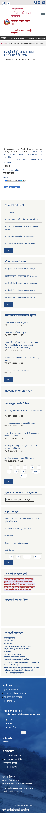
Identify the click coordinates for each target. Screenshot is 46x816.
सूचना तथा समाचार (11, 689)
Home (3, 44)
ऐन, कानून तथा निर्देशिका (13, 697)
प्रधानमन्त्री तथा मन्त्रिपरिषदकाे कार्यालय (16, 659)
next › (36, 472)
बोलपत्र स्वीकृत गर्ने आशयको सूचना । (16, 322)
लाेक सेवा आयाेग (8, 641)
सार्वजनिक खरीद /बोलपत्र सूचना (16, 693)
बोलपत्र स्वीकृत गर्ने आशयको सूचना (15, 332)
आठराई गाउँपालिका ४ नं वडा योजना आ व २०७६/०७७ (21, 290)
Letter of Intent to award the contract (19, 370)
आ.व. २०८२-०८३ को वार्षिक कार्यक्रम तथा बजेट (19, 236)
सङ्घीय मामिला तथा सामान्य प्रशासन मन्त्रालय (18, 646)
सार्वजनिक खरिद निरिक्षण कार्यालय (14, 657)
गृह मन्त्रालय (7, 651)
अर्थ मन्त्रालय (8, 643)
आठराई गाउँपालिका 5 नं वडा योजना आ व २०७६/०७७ (21, 283)
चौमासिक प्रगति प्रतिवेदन (13, 759)
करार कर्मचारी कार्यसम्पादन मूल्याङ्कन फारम (18, 529)
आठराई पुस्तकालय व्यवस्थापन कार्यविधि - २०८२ (19, 458)
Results (5, 741)
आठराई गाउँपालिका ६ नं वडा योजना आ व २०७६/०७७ (21, 276)
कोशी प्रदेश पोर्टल (9, 638)
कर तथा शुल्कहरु (10, 701)
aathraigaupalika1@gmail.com (20, 788)
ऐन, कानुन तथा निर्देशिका (11, 170)
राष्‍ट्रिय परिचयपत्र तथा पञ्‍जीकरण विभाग (16, 649)
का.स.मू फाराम (9, 536)
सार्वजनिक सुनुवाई (10, 763)
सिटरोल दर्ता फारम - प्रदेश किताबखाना (16, 543)
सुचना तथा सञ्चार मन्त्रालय (12, 654)
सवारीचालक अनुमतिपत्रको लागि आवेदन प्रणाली (18, 670)
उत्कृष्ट (10, 719)
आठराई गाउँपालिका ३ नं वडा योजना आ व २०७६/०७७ (21, 297)
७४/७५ (5, 178)
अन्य (8, 250)
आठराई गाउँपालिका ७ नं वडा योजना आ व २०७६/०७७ (21, 269)
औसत (10, 723)
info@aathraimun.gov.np (12, 791)
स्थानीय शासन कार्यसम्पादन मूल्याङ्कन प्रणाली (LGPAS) (21, 667)
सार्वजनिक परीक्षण (10, 767)
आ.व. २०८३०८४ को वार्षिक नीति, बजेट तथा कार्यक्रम (21, 219)
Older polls (7, 738)
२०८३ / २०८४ (9, 212)
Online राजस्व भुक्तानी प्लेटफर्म (14, 673)
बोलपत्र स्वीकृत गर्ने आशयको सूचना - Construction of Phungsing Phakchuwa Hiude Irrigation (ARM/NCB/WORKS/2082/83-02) (22, 345)
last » (23, 476)
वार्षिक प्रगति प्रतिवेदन (12, 755)
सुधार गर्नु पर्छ (12, 727)
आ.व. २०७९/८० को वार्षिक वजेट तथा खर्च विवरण (20, 244)
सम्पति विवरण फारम (10, 550)
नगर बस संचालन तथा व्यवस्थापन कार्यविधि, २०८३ (20, 423)
